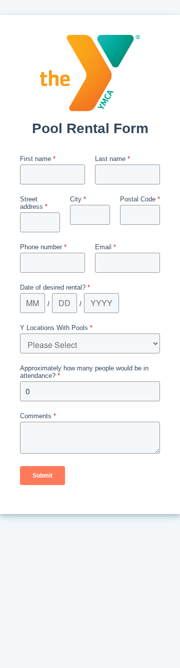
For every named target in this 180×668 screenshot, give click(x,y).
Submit (42, 475)
